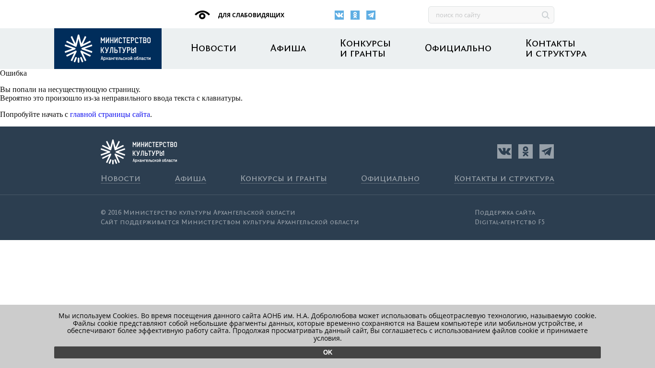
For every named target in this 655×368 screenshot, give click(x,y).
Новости (213, 49)
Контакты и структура (556, 49)
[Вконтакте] (339, 15)
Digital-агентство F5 (510, 222)
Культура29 (108, 48)
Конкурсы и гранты (365, 49)
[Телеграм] (370, 15)
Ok (327, 352)
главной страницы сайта (110, 114)
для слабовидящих (250, 15)
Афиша (288, 49)
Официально (458, 49)
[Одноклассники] (355, 15)
